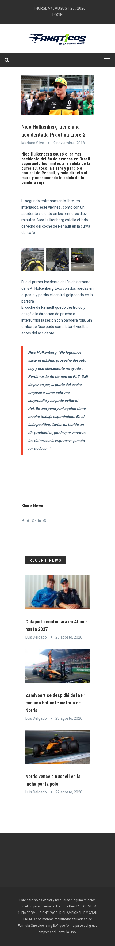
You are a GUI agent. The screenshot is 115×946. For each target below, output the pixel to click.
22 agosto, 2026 (68, 792)
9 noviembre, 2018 (69, 143)
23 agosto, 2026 (68, 718)
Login (57, 15)
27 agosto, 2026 (68, 637)
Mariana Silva (32, 143)
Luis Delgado (36, 637)
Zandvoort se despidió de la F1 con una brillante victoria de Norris (55, 702)
